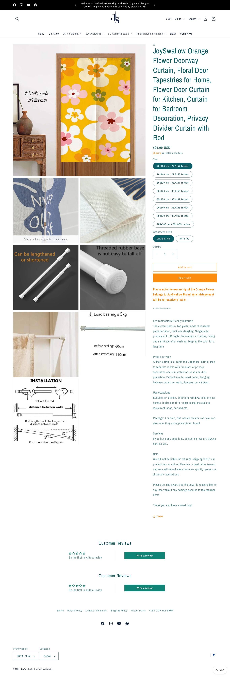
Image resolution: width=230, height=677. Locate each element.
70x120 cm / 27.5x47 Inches (173, 166)
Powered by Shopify (43, 669)
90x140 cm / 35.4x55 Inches (173, 207)
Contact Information (96, 610)
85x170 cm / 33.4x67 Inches (173, 199)
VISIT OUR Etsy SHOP (161, 610)
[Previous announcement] (75, 5)
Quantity (157, 246)
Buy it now (184, 278)
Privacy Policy (138, 610)
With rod (184, 238)
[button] (17, 19)
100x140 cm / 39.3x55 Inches (173, 224)
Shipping (157, 152)
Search (60, 610)
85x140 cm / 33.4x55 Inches (173, 191)
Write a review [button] (145, 555)
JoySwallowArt (27, 669)
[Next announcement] (155, 5)
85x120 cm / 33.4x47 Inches (173, 182)
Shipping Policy (119, 610)
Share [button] (160, 516)
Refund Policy (74, 610)
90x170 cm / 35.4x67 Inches (173, 216)
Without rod (163, 238)
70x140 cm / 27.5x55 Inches (173, 174)
